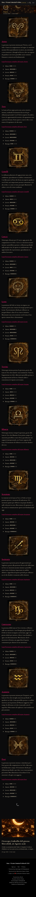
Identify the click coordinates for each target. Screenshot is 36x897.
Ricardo (5, 12)
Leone (4, 301)
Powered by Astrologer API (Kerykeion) (19, 869)
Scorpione (6, 494)
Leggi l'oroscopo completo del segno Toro (14, 127)
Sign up (13, 867)
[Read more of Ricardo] (5, 7)
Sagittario (6, 559)
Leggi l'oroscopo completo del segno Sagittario (16, 579)
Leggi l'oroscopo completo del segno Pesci (14, 779)
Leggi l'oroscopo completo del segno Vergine (15, 384)
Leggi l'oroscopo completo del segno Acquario (16, 714)
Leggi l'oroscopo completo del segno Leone (15, 322)
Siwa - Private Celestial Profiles (11, 2)
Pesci (4, 759)
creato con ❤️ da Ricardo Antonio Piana (18, 873)
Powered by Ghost (18, 877)
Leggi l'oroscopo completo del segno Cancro (15, 257)
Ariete (4, 41)
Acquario (5, 692)
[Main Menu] (33, 2)
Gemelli (5, 171)
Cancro (5, 236)
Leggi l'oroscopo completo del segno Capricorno (16, 647)
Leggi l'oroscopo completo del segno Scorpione (16, 514)
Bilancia (5, 429)
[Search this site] (30, 2)
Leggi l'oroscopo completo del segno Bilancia (15, 449)
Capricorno (6, 624)
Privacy (23, 867)
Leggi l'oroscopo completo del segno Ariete (15, 61)
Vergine (5, 366)
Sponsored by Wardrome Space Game (19, 871)
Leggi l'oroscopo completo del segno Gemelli (15, 192)
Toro (4, 106)
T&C (18, 867)
